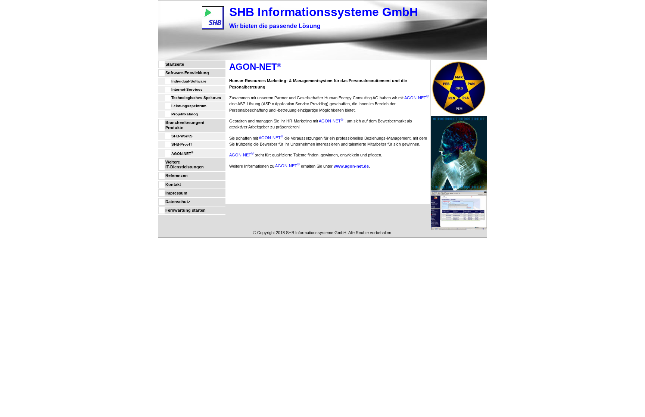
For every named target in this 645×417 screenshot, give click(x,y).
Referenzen (176, 175)
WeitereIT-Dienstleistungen (184, 164)
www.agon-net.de (351, 166)
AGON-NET (182, 153)
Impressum (176, 193)
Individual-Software (188, 81)
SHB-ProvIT (181, 144)
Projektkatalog (184, 114)
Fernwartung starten (185, 210)
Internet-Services (187, 89)
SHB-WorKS (182, 136)
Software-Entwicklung (187, 73)
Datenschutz (177, 201)
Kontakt (173, 184)
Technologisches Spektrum (196, 98)
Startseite (174, 64)
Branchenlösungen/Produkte (184, 125)
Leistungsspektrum (188, 106)
